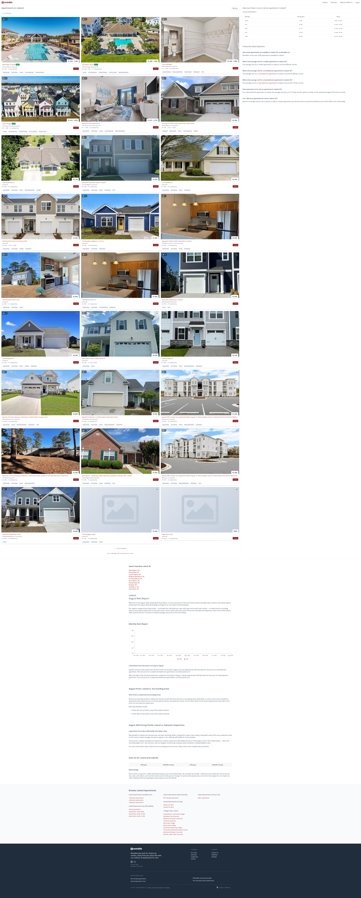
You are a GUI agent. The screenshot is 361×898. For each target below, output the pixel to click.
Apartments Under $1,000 (137, 814)
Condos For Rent (168, 807)
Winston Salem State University (173, 834)
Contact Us (215, 853)
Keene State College (169, 825)
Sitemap (214, 857)
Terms (149, 887)
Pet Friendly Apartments (171, 798)
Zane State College (169, 823)
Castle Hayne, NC (135, 574)
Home (109, 553)
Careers (325, 2)
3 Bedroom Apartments (136, 802)
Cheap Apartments (135, 809)
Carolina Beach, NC (135, 579)
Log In (357, 2)
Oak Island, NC (134, 589)
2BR (246, 28)
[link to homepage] (160, 848)
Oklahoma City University (171, 816)
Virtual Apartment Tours (138, 881)
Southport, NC (134, 587)
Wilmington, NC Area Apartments (120, 553)
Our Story (194, 853)
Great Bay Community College (172, 827)
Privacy (167, 887)
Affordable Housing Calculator (202, 878)
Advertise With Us (346, 2)
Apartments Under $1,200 (137, 816)
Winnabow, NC (134, 572)
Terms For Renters (158, 887)
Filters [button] (236, 8)
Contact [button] (76, 69)
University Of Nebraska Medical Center (175, 830)
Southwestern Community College (174, 814)
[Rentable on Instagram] (135, 862)
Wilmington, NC (134, 570)
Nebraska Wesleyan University (172, 832)
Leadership (194, 857)
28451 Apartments (203, 798)
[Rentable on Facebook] (132, 862)
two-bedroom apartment (267, 83)
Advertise (214, 855)
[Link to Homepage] (7, 2)
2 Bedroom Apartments (136, 800)
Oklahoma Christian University (172, 818)
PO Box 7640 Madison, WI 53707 (137, 865)
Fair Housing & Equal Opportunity (203, 880)
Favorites (334, 2)
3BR (246, 32)
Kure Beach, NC (134, 581)
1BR (246, 24)
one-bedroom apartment (267, 74)
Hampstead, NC (134, 583)
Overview (194, 855)
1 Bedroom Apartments (136, 798)
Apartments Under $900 (136, 812)
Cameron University (169, 821)
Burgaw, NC (133, 585)
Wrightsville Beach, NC (137, 576)
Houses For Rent (168, 805)
